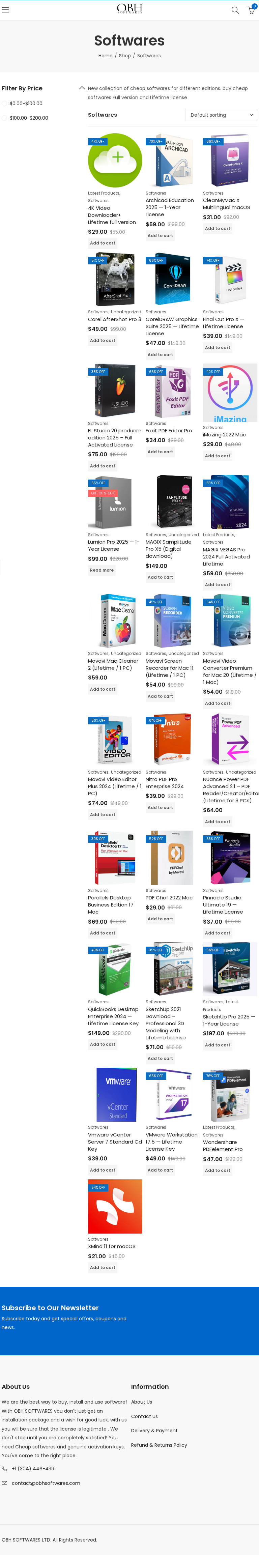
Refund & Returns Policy (159, 1445)
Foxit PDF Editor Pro (169, 430)
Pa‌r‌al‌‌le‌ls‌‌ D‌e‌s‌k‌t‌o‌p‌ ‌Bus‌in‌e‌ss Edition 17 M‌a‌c (111, 904)
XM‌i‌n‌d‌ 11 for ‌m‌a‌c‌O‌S (112, 1246)
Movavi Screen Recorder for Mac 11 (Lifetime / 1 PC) (170, 668)
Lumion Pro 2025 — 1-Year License (114, 545)
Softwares (98, 200)
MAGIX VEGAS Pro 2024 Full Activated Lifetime (226, 556)
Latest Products (103, 193)
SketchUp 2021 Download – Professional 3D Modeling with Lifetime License (166, 1023)
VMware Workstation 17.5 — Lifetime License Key (172, 1141)
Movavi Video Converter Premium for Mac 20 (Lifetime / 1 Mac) (230, 671)
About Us (141, 1402)
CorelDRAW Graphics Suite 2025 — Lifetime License (172, 326)
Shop (125, 55)
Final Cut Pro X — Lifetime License (223, 323)
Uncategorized (126, 312)
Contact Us (144, 1416)
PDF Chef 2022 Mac (169, 897)
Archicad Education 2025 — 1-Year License (170, 207)
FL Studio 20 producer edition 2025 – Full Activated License (114, 437)
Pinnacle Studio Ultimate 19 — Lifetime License (223, 904)
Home (105, 55)
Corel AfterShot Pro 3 (114, 319)
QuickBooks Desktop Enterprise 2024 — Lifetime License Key (113, 1016)
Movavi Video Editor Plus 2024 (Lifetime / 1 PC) (115, 786)
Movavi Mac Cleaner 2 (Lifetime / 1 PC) (113, 664)
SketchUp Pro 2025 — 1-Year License (229, 1020)
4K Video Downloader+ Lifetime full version (112, 215)
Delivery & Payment (154, 1430)
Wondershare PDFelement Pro (223, 1146)
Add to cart (102, 243)
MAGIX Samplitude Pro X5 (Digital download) (169, 548)
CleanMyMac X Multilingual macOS (226, 204)
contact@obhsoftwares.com (46, 1483)
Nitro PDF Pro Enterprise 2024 (165, 783)
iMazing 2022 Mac (224, 434)
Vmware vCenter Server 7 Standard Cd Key (115, 1141)
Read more (102, 570)
